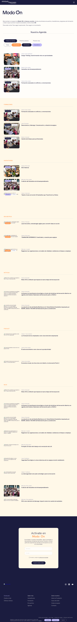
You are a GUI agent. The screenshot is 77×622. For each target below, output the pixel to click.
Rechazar (56, 620)
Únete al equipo (55, 603)
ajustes (40, 620)
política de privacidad (43, 557)
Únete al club (7, 598)
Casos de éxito (55, 600)
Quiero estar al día (38, 563)
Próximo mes (36, 41)
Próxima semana (24, 41)
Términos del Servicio (68, 617)
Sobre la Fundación (56, 598)
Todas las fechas (10, 41)
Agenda (30, 605)
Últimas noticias (8, 600)
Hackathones (31, 598)
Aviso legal (51, 617)
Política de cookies (58, 617)
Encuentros (31, 603)
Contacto (53, 605)
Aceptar (47, 620)
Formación (30, 600)
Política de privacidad (43, 617)
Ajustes (63, 620)
